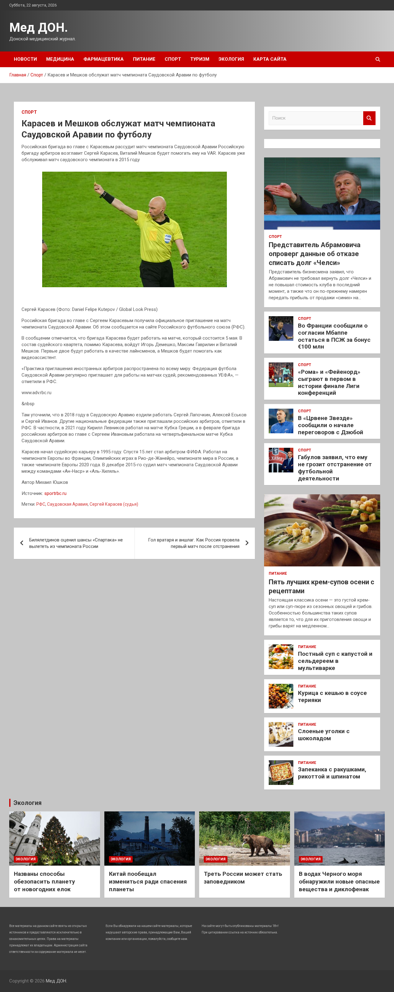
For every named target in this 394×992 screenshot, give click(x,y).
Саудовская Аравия (67, 504)
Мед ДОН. (38, 27)
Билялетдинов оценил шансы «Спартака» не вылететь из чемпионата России (76, 543)
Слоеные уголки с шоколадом (324, 735)
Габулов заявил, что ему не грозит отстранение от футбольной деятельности (335, 468)
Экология (231, 59)
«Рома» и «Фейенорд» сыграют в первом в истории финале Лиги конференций (329, 382)
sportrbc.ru (55, 493)
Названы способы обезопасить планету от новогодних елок (44, 881)
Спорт (173, 59)
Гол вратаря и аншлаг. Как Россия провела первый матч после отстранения (193, 543)
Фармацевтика (103, 59)
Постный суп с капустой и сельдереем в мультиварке (335, 661)
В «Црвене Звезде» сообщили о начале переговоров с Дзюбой (330, 425)
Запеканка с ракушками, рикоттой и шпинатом (332, 773)
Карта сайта (270, 59)
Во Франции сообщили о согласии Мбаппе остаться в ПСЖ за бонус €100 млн (334, 336)
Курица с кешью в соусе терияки (332, 696)
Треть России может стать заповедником (243, 877)
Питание (144, 59)
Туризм (199, 59)
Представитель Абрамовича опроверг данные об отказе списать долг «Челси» (314, 253)
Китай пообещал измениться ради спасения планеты (148, 881)
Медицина (60, 59)
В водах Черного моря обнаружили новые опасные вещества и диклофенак (339, 881)
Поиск (369, 118)
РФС (40, 504)
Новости (25, 59)
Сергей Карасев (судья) (114, 504)
